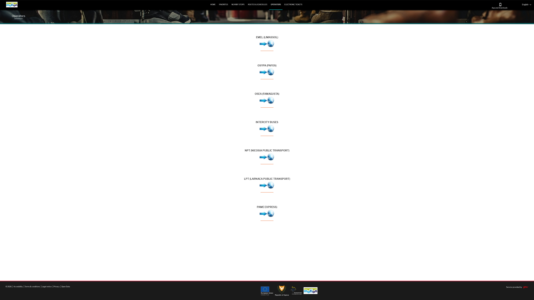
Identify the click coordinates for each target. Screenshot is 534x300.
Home (213, 4)
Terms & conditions (32, 287)
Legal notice (47, 287)
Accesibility (18, 287)
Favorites (223, 4)
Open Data (65, 287)
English (525, 4)
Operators (276, 4)
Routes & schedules (257, 4)
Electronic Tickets (293, 4)
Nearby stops (238, 4)
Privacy (57, 287)
